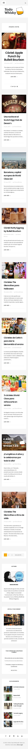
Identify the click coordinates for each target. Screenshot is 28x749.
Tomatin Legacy (18, 713)
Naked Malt (16, 695)
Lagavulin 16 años (18, 722)
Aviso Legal (20, 744)
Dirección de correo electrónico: (14, 658)
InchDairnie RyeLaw (18, 687)
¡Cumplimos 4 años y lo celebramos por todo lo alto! (14, 457)
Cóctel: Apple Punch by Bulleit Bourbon (14, 56)
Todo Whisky (18, 464)
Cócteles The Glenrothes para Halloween (11, 285)
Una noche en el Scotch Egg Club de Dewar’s (13, 120)
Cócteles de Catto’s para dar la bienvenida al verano (14, 341)
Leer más (14, 76)
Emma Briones (20, 63)
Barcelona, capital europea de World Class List (12, 175)
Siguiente (19, 555)
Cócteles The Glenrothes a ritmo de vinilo (14, 515)
